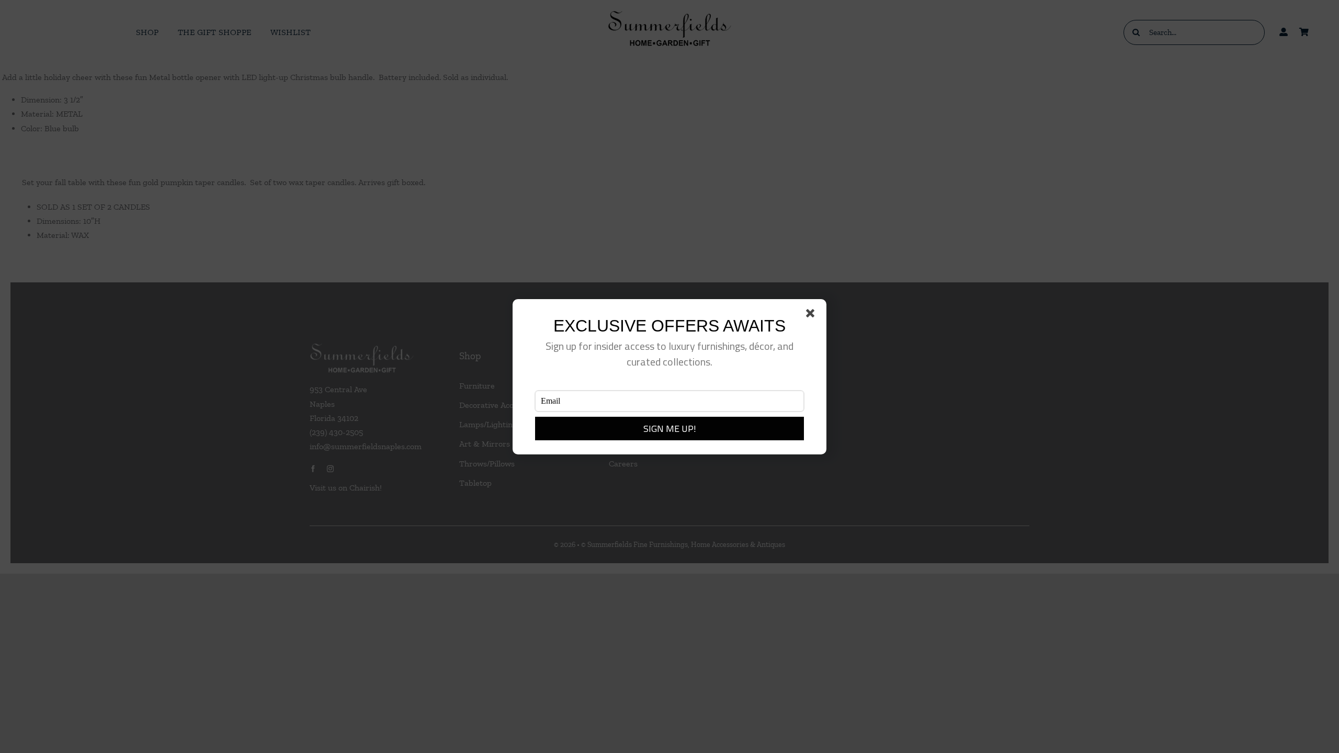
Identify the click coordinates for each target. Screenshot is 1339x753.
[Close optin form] (812, 315)
